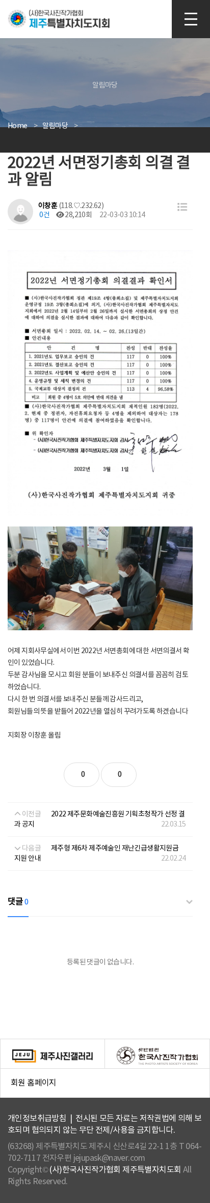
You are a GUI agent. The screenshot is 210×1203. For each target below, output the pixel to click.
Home (18, 126)
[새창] (52, 1055)
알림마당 (55, 126)
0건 (43, 215)
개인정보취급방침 (37, 1118)
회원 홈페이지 (110, 1088)
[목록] (182, 208)
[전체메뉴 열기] (191, 19)
